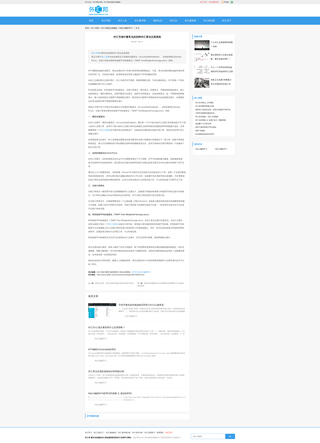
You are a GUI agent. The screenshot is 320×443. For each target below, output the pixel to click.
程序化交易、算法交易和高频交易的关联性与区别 (114, 283)
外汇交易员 (105, 130)
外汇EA (173, 20)
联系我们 (160, 433)
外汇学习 (88, 433)
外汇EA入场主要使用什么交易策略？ (106, 327)
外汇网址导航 (98, 2)
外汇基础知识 (111, 433)
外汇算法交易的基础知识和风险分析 (106, 371)
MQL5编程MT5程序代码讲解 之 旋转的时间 (110, 393)
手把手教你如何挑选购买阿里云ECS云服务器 (141, 305)
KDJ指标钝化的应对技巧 (204, 134)
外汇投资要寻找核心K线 (204, 106)
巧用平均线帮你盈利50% (205, 113)
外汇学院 (106, 20)
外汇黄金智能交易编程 (112, 2)
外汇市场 (95, 53)
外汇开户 (226, 20)
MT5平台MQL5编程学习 (141, 272)
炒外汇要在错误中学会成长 (205, 127)
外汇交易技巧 (149, 433)
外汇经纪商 (209, 20)
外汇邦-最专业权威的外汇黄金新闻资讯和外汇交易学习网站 (108, 438)
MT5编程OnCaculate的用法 (102, 349)
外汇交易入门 (99, 433)
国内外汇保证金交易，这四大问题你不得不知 (212, 110)
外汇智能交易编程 (109, 28)
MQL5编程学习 (126, 28)
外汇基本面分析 (124, 433)
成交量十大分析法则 (203, 124)
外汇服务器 (190, 20)
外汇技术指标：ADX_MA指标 (206, 117)
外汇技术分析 (137, 433)
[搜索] (230, 436)
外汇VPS (203, 2)
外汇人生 (122, 20)
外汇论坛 (88, 2)
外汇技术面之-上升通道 (204, 103)
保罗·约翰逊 (200, 131)
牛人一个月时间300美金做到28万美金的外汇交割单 (222, 71)
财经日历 (157, 20)
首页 (91, 20)
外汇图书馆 (140, 20)
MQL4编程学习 (201, 149)
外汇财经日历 (214, 2)
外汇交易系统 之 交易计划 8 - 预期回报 (210, 120)
